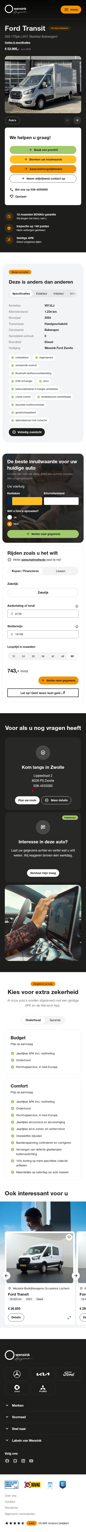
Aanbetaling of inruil (21, 605)
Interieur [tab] (59, 293)
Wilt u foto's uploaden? (23, 511)
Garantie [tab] (55, 1020)
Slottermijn (14, 626)
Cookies (10, 1501)
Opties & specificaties (17, 42)
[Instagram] (15, 1460)
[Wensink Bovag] (33, 1485)
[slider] (72, 656)
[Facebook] (7, 1460)
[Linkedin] (23, 1460)
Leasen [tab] (60, 571)
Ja (15, 517)
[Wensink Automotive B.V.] (17, 9)
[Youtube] (31, 1460)
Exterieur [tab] (41, 293)
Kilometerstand (54, 493)
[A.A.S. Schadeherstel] (63, 1485)
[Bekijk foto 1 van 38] (43, 84)
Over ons (10, 1495)
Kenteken (13, 493)
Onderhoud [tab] (33, 1020)
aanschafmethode (33, 559)
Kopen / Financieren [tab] (25, 571)
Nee (16, 523)
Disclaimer (11, 1507)
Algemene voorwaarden (20, 1513)
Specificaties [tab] (21, 293)
